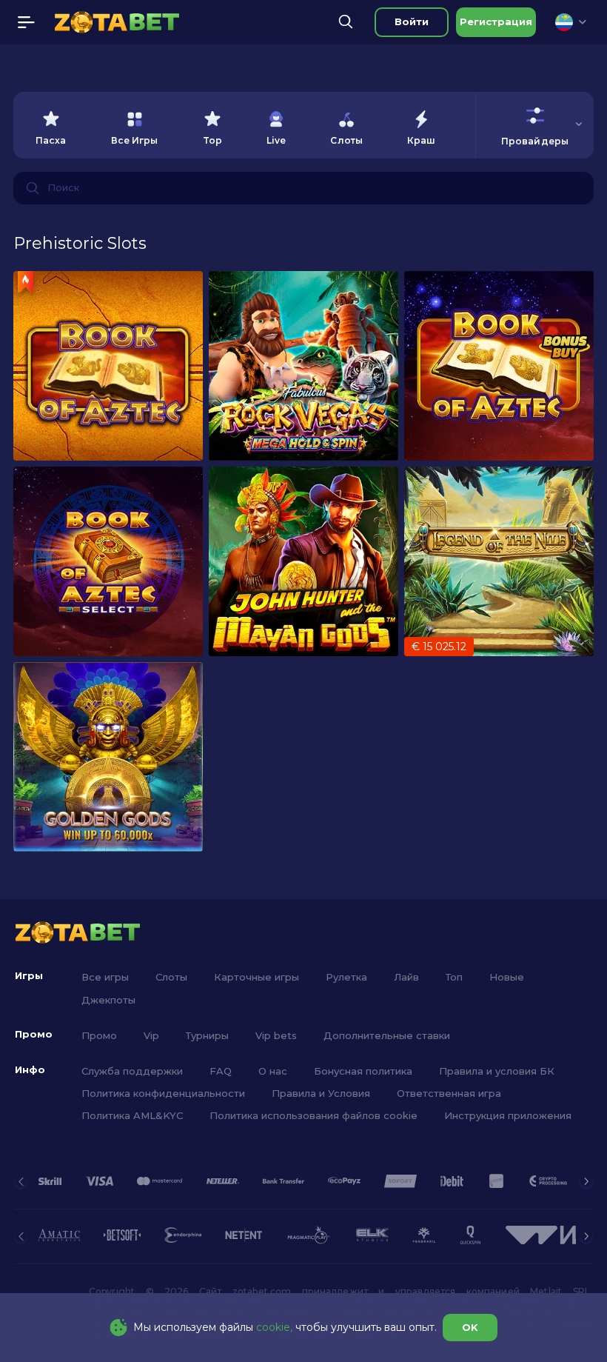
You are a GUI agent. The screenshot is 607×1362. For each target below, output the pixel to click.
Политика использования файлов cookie (313, 1115)
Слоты (171, 977)
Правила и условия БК (496, 1071)
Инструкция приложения (507, 1115)
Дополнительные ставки (386, 1035)
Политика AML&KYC (132, 1115)
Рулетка (346, 977)
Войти (412, 21)
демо (108, 365)
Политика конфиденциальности (163, 1093)
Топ (454, 977)
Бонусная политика (363, 1071)
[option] (51, 125)
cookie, (274, 1327)
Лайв (406, 977)
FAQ (220, 1071)
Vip (151, 1035)
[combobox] (570, 22)
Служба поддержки (132, 1071)
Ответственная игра (449, 1093)
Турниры (207, 1035)
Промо (99, 1035)
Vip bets (276, 1035)
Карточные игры (256, 977)
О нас (272, 1071)
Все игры (105, 977)
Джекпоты (108, 1000)
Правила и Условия (321, 1093)
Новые (506, 977)
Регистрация (496, 21)
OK (470, 1327)
